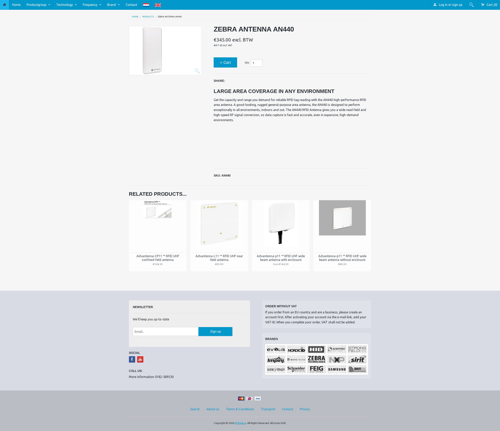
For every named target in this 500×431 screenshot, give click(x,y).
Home (16, 4)
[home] (4, 5)
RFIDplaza (240, 423)
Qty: (247, 62)
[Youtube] (140, 359)
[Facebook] (132, 359)
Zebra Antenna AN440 (170, 17)
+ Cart (225, 62)
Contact (131, 4)
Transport (268, 409)
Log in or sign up (450, 4)
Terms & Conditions (240, 409)
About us (212, 409)
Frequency (90, 4)
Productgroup (36, 4)
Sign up (215, 331)
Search (195, 409)
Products (148, 17)
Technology (64, 4)
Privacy (305, 409)
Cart (491, 4)
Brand (111, 4)
